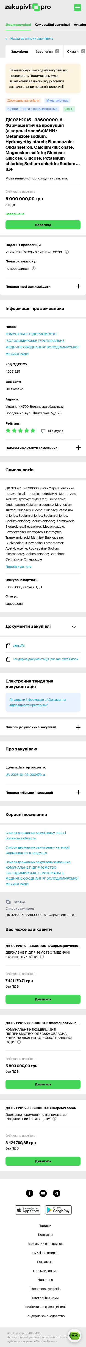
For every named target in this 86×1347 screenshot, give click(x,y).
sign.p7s (19, 646)
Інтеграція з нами (45, 1298)
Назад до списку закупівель (31, 38)
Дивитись (43, 999)
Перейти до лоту (18, 567)
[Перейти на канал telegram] (56, 1193)
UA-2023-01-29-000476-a (25, 775)
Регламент (45, 1262)
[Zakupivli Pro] (28, 7)
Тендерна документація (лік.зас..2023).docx (45, 659)
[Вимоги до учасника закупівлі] (43, 727)
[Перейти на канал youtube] (43, 1193)
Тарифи (45, 1226)
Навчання (45, 1280)
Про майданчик (45, 1271)
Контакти (45, 1235)
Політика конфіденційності (45, 1307)
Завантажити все (74, 626)
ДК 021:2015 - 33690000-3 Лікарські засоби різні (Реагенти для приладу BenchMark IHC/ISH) (43, 1108)
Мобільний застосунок (45, 1244)
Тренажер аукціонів (45, 1289)
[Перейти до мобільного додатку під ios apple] (28, 1210)
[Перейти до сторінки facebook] (29, 1193)
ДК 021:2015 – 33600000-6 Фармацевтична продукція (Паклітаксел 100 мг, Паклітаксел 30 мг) (43, 946)
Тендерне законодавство (45, 1316)
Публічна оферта (45, 1253)
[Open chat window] (74, 1335)
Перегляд (43, 225)
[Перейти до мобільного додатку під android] (58, 1210)
